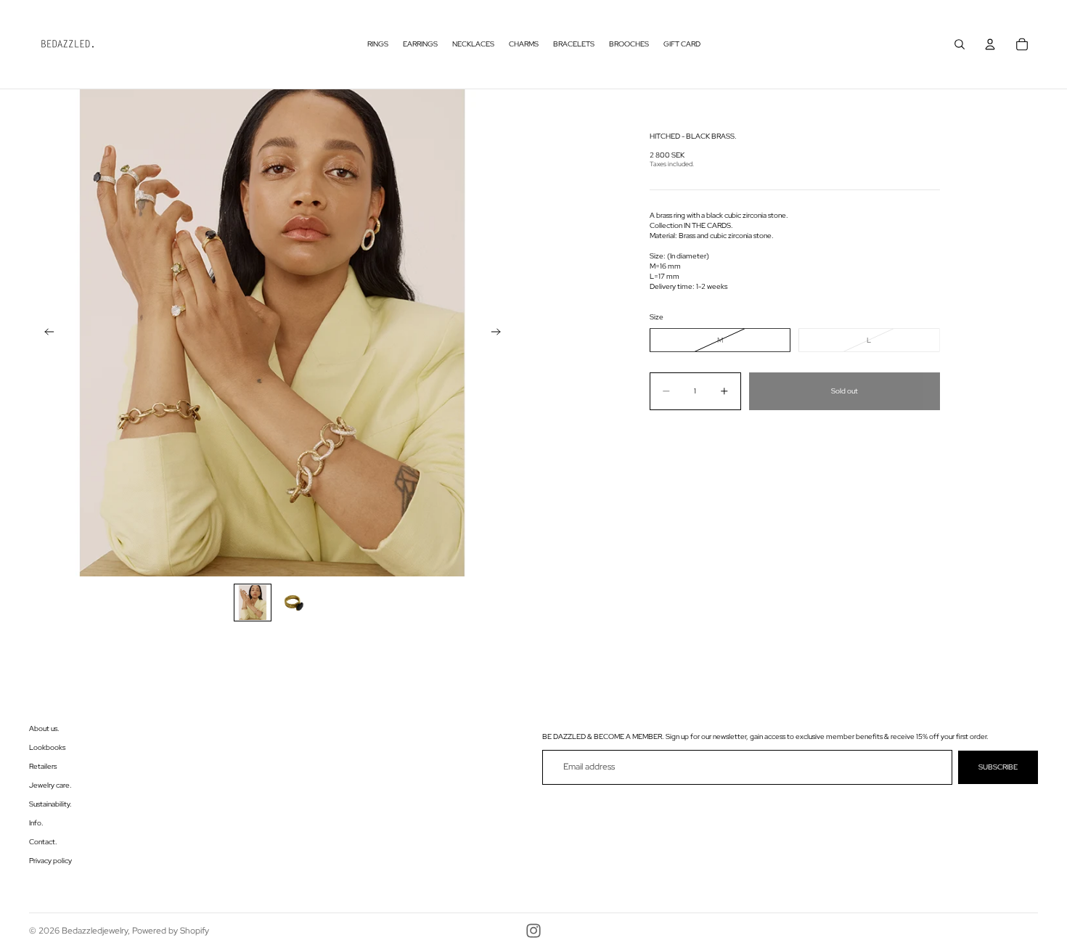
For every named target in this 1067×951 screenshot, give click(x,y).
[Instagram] (533, 930)
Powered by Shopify (170, 930)
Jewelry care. (50, 785)
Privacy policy (50, 860)
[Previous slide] (45, 333)
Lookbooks (47, 747)
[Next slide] (500, 333)
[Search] (960, 44)
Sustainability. (50, 804)
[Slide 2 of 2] (293, 602)
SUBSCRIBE (998, 767)
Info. (36, 823)
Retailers (43, 766)
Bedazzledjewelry (95, 930)
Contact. (43, 841)
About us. (44, 728)
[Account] (990, 44)
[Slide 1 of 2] (252, 602)
